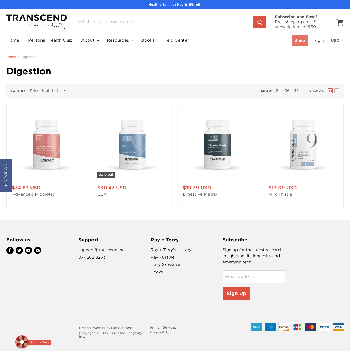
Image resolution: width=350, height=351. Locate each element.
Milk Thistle (280, 194)
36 (287, 91)
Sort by (18, 91)
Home (12, 40)
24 (278, 91)
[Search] (259, 22)
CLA (102, 194)
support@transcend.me (101, 250)
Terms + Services (163, 327)
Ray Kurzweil (164, 257)
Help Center (176, 40)
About (88, 40)
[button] (6, 175)
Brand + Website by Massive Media (106, 328)
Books (148, 40)
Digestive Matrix (200, 194)
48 (296, 91)
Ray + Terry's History (171, 250)
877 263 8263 (92, 257)
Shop (300, 41)
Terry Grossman (166, 264)
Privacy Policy (160, 332)
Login (318, 40)
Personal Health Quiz (50, 40)
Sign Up (236, 293)
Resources (118, 40)
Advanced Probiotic (33, 194)
